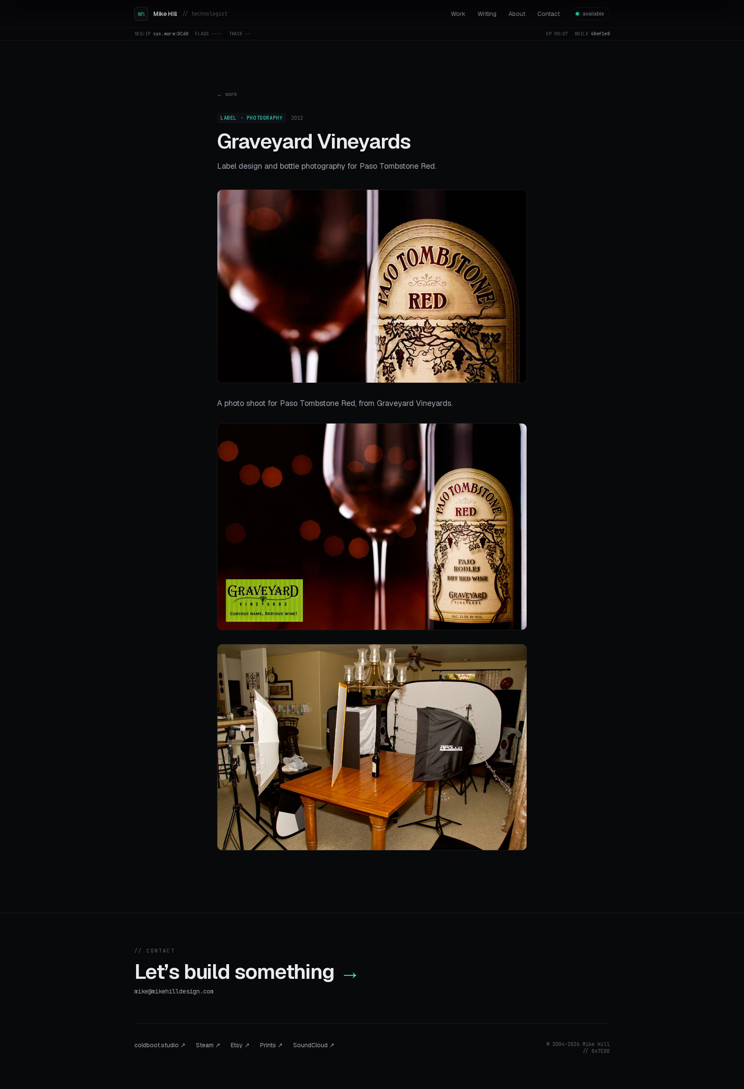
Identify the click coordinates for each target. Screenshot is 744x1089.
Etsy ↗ (240, 1045)
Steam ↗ (208, 1045)
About (516, 14)
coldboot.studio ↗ (160, 1045)
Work (458, 14)
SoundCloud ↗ (314, 1045)
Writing (486, 14)
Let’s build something (247, 971)
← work (227, 94)
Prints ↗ (271, 1045)
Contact (548, 14)
